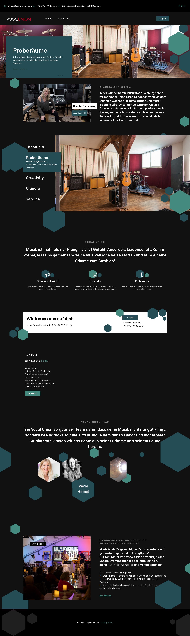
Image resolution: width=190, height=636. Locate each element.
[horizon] (19, 18)
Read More (105, 595)
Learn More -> (20, 69)
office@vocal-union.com (20, 6)
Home (44, 360)
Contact (130, 317)
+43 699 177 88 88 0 (46, 6)
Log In (163, 18)
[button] (58, 75)
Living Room (107, 623)
